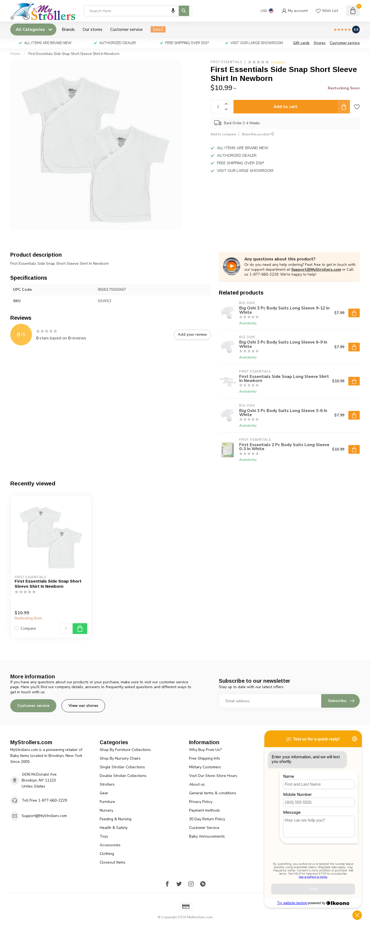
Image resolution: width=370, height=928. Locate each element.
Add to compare (223, 134)
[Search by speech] (173, 11)
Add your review (192, 334)
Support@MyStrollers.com (316, 269)
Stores (320, 43)
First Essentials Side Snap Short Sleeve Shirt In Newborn (73, 53)
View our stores (83, 705)
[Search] (183, 10)
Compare (28, 628)
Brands (68, 29)
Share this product (256, 134)
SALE (158, 29)
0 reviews (278, 62)
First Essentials (226, 62)
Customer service (126, 29)
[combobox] (138, 10)
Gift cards (301, 43)
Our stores (92, 29)
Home (15, 53)
